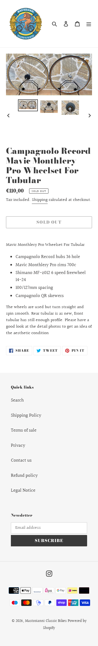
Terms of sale (23, 430)
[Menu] (88, 24)
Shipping (40, 200)
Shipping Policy (26, 415)
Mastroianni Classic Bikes (46, 621)
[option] (27, 105)
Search (17, 400)
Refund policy (24, 475)
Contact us (21, 460)
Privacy (18, 445)
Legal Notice (23, 490)
